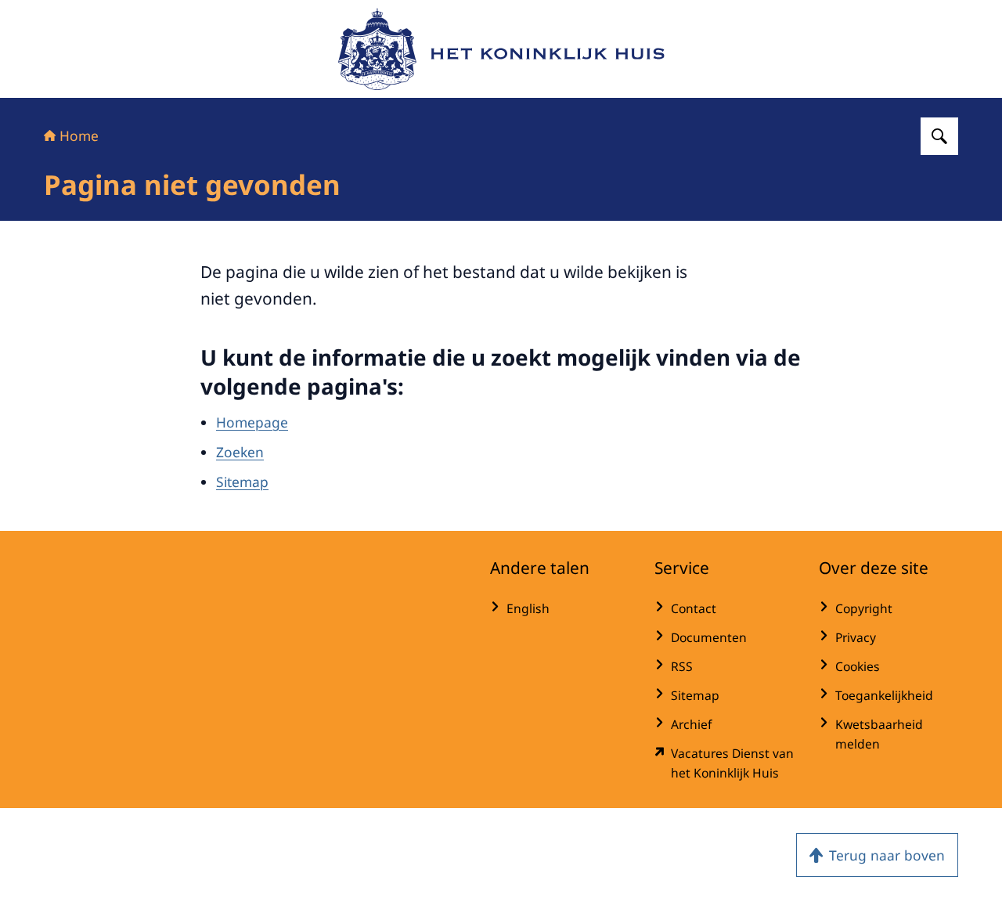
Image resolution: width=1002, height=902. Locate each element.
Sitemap (242, 481)
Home (79, 135)
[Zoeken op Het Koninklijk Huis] (939, 136)
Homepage (252, 422)
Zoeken (240, 451)
